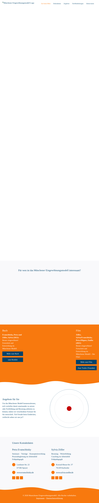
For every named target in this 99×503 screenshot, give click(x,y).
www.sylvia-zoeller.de (64, 472)
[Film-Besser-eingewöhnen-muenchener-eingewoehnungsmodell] (61, 329)
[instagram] (13, 477)
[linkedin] (17, 477)
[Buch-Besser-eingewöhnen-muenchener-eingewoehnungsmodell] (37, 329)
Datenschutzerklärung (54, 498)
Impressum (40, 498)
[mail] (21, 477)
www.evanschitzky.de (25, 472)
